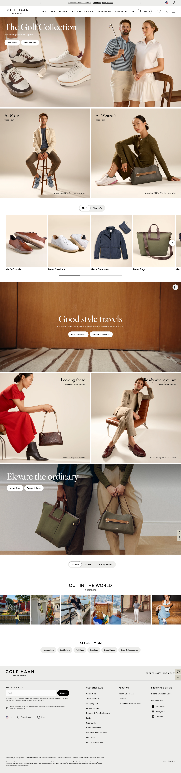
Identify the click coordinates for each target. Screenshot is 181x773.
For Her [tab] (88, 564)
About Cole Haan (126, 693)
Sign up (63, 692)
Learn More (15, 610)
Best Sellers (65, 650)
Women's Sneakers (101, 334)
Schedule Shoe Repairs (96, 732)
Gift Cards (90, 737)
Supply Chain (99, 757)
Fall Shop (80, 650)
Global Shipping (93, 708)
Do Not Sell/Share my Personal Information (41, 757)
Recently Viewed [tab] (104, 564)
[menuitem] (44, 11)
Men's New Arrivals (167, 384)
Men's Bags (15, 488)
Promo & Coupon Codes (162, 693)
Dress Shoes (109, 650)
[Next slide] (172, 243)
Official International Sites (130, 703)
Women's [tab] (97, 208)
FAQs (88, 718)
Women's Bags (34, 488)
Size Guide (91, 722)
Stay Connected (14, 687)
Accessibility (10, 757)
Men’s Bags (139, 269)
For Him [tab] (75, 564)
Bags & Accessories (129, 650)
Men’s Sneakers (56, 269)
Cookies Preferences (64, 757)
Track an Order (92, 698)
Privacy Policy (20, 757)
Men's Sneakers (78, 334)
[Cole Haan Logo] (20, 673)
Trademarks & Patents (86, 757)
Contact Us (91, 693)
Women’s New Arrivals (75, 384)
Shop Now (9, 120)
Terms (75, 757)
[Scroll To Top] (178, 677)
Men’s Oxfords (13, 269)
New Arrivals (48, 650)
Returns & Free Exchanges (98, 713)
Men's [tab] (85, 208)
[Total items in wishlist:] (160, 11)
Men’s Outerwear (100, 269)
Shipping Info (92, 703)
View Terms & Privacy (36, 700)
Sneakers (94, 650)
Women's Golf (30, 42)
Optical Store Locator (95, 742)
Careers (122, 698)
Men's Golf (12, 42)
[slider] (69, 275)
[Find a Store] (173, 2)
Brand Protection (93, 727)
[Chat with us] (178, 671)
